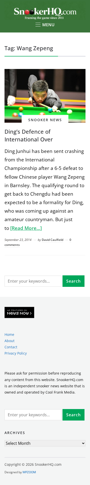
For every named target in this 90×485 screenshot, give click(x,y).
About (9, 340)
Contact (10, 347)
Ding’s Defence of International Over (28, 135)
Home (9, 334)
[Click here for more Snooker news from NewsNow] (19, 313)
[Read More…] (26, 228)
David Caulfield (52, 240)
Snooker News (45, 119)
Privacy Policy (15, 353)
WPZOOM (29, 472)
